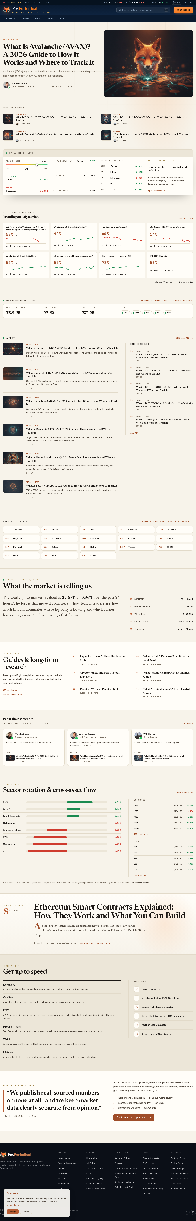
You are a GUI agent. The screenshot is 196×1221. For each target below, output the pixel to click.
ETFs (88, 1173)
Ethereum (62, 1173)
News (26, 18)
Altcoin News (11, 39)
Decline (26, 1211)
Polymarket (167, 282)
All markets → (186, 218)
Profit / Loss (148, 1163)
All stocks (139, 834)
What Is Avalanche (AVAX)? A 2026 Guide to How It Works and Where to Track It (48, 55)
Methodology (177, 1168)
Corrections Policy (180, 1173)
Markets (10, 18)
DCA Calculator (150, 1168)
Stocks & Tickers (94, 1168)
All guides (8, 690)
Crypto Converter (151, 1158)
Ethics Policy (177, 1163)
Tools (38, 18)
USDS (148, 312)
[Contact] (193, 1212)
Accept (12, 1211)
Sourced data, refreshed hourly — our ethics (138, 1102)
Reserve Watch (162, 300)
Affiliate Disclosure (180, 1178)
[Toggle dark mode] (185, 2)
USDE (169, 312)
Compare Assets (94, 1183)
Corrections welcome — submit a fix (134, 1107)
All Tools (147, 1193)
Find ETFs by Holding (153, 1188)
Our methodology (11, 694)
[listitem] (62, 802)
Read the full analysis (93, 943)
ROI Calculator (150, 1173)
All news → (136, 433)
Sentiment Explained (124, 1182)
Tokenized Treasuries (182, 300)
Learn (50, 18)
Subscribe (185, 10)
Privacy (3, 1214)
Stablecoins (147, 300)
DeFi (60, 1188)
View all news (184, 338)
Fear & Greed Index (95, 1188)
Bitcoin (61, 1168)
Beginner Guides (122, 1158)
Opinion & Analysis (67, 1163)
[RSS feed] (190, 2)
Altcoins (62, 1178)
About (62, 18)
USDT (126, 312)
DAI (158, 312)
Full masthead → (186, 724)
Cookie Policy (13, 1205)
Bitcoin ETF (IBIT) (94, 1178)
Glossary (119, 1163)
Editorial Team (178, 1188)
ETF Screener (149, 1183)
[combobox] (142, 10)
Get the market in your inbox (132, 1117)
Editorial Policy (178, 1158)
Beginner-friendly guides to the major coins (167, 522)
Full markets (183, 792)
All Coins (90, 1163)
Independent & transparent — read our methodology (143, 1097)
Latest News (64, 1158)
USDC (137, 312)
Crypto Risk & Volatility (126, 1168)
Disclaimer (176, 1183)
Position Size (149, 1178)
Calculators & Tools (124, 1187)
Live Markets (92, 1158)
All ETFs (138, 875)
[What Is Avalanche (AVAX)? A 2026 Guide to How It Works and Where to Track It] (148, 63)
